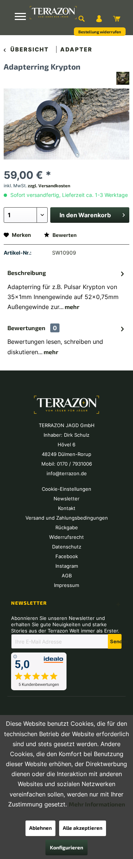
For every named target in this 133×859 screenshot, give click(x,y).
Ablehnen (40, 828)
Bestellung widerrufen (99, 31)
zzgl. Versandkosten (49, 185)
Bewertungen (26, 327)
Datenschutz (66, 547)
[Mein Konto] (99, 18)
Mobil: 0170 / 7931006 (66, 464)
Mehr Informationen (97, 804)
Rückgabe (66, 527)
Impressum (66, 585)
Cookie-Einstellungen (66, 489)
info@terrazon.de (67, 473)
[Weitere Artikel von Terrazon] (122, 78)
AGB (67, 575)
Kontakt (66, 508)
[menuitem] (81, 18)
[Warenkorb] (116, 18)
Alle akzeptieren (82, 828)
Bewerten (63, 235)
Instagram (66, 566)
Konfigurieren (66, 847)
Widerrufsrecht (66, 537)
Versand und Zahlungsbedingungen (66, 518)
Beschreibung (26, 272)
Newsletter (66, 498)
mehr (71, 306)
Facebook (66, 556)
